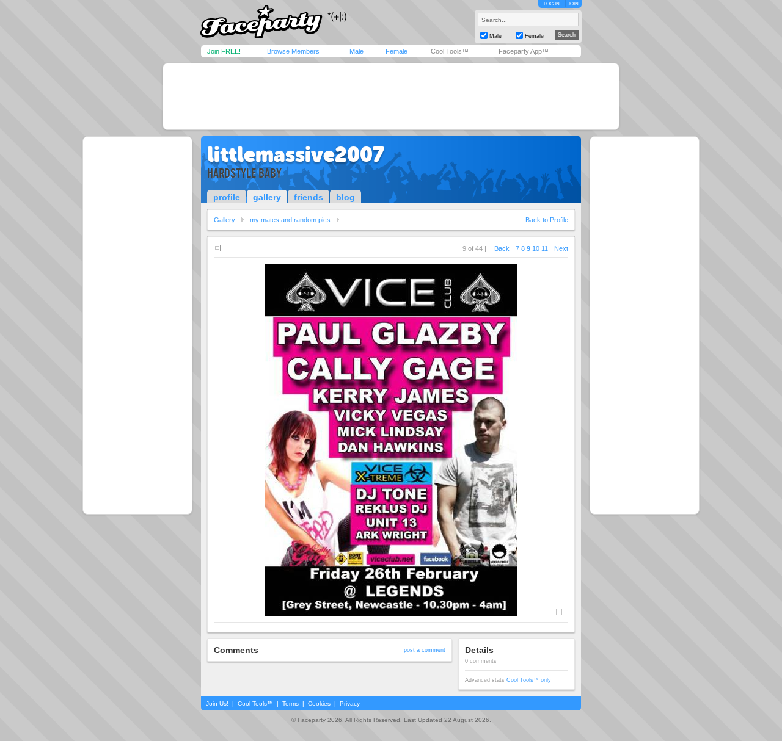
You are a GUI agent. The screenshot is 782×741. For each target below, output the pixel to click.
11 (544, 248)
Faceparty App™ (524, 51)
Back (502, 248)
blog (345, 197)
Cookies (319, 703)
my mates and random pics (290, 219)
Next (561, 248)
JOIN (573, 4)
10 (535, 248)
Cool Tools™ (450, 51)
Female (396, 51)
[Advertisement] (391, 96)
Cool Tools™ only (528, 680)
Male (356, 51)
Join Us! (217, 703)
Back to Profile (546, 219)
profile (226, 197)
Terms (290, 703)
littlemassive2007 (295, 154)
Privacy (350, 703)
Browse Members (293, 51)
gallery (267, 197)
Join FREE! (224, 51)
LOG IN (552, 4)
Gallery (224, 219)
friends (308, 197)
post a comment (424, 650)
